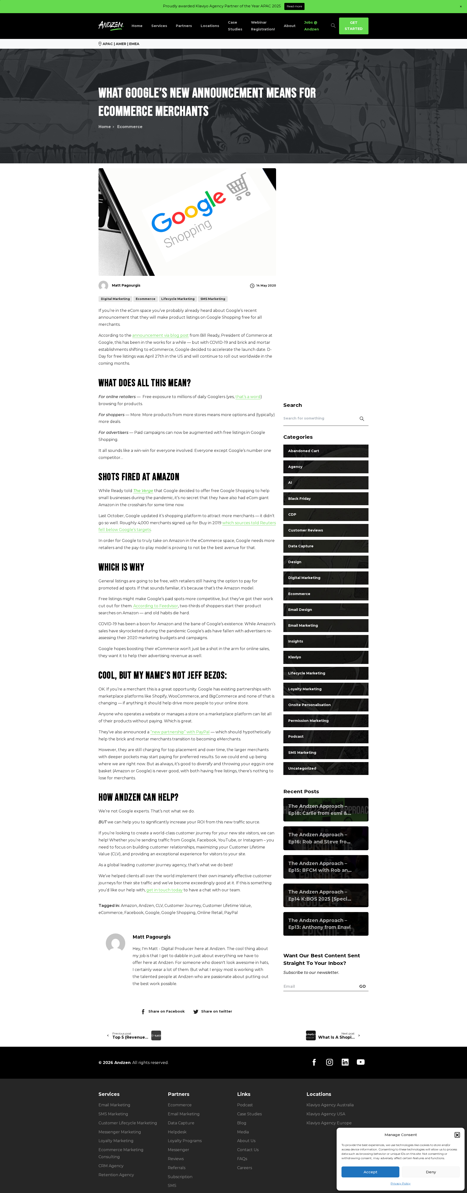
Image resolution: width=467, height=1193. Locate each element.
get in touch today (164, 890)
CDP (292, 514)
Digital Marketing (304, 578)
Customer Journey (182, 905)
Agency (295, 467)
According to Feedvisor (155, 606)
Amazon (129, 905)
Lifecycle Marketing (306, 673)
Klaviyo (294, 657)
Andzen (146, 905)
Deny (431, 1172)
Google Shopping (178, 912)
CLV (159, 905)
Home (105, 126)
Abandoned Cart (303, 451)
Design (294, 562)
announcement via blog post (160, 335)
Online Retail (210, 912)
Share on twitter (216, 1011)
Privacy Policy (401, 1183)
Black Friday (299, 498)
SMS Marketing (302, 752)
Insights (295, 641)
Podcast (296, 737)
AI (290, 483)
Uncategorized (302, 768)
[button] (457, 1134)
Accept (370, 1172)
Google (152, 912)
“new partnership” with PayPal (180, 732)
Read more (294, 6)
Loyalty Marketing (305, 689)
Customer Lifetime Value (227, 905)
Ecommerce (130, 126)
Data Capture (301, 546)
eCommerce (111, 912)
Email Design (300, 609)
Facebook (134, 912)
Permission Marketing (308, 721)
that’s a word (247, 396)
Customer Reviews (305, 530)
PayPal (231, 912)
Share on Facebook (166, 1011)
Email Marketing (303, 626)
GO (362, 986)
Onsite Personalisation (309, 705)
